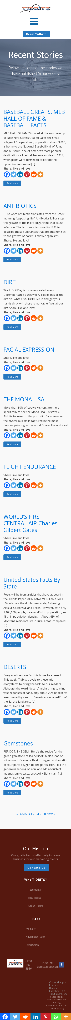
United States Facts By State (31, 583)
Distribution (32, 945)
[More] (40, 174)
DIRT (9, 282)
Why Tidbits (34, 897)
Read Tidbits (36, 34)
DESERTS (14, 667)
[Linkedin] (20, 174)
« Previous (23, 814)
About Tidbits (35, 905)
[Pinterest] (27, 174)
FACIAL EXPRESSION (28, 349)
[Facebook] (7, 174)
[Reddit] (34, 174)
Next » (51, 814)
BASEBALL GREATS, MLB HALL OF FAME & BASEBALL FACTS (34, 118)
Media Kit (31, 928)
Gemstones (18, 743)
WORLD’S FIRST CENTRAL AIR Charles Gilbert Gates (30, 523)
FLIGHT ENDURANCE (29, 467)
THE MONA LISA (23, 399)
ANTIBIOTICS (20, 206)
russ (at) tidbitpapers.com (48, 965)
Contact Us (36, 867)
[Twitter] (14, 174)
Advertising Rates (35, 936)
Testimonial (34, 889)
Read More (12, 183)
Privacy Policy (57, 1008)
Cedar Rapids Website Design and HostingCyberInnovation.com (56, 1001)
